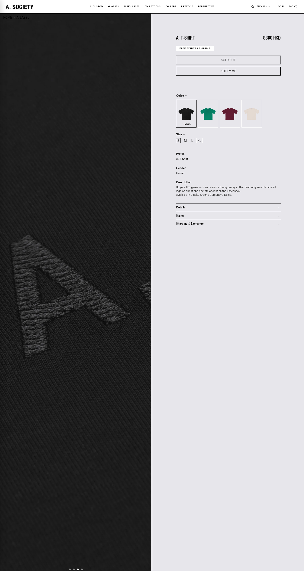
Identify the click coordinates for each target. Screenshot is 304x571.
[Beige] (251, 114)
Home (7, 17)
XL (199, 140)
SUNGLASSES (132, 6)
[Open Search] (253, 6)
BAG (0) (292, 6)
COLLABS (171, 6)
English (262, 6)
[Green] (208, 114)
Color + (181, 96)
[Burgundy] (230, 114)
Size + (180, 134)
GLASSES (113, 6)
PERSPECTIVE (206, 6)
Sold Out (228, 60)
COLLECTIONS (152, 6)
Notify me (228, 71)
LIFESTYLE (187, 6)
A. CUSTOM (96, 6)
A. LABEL (22, 17)
